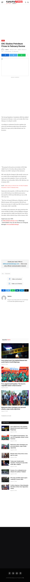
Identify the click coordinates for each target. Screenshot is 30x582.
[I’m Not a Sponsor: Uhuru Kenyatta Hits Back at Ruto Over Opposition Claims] (5, 487)
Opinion (7, 49)
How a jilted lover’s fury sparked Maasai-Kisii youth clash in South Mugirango (19, 428)
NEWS (3, 40)
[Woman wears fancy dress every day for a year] (5, 455)
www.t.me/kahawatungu (12, 224)
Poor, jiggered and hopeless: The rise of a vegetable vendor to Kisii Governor (19, 437)
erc (2, 273)
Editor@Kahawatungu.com (11, 264)
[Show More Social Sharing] (27, 55)
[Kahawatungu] (14, 2)
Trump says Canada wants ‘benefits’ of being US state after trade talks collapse (19, 463)
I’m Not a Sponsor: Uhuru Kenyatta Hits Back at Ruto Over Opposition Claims (19, 487)
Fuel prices (7, 273)
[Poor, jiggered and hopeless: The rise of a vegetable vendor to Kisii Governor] (15, 374)
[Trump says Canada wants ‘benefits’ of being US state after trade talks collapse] (5, 463)
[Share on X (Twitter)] (13, 55)
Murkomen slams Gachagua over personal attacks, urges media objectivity (19, 446)
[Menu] (2, 2)
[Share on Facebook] (5, 55)
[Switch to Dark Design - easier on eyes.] (26, 2)
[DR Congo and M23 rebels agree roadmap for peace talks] (5, 479)
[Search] (28, 2)
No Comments (8, 51)
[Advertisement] (15, 22)
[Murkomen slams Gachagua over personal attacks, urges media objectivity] (15, 397)
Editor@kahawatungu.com (10, 220)
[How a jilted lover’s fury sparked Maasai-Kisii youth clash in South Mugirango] (15, 350)
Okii (23, 577)
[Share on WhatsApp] (22, 55)
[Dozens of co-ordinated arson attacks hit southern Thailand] (5, 472)
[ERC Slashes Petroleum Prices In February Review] (15, 67)
